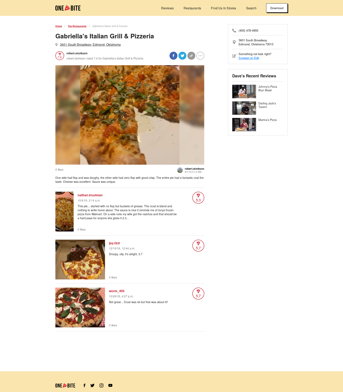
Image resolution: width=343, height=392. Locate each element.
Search (251, 8)
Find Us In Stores (223, 8)
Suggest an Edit (249, 58)
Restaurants (192, 8)
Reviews (167, 8)
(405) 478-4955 (248, 30)
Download (276, 8)
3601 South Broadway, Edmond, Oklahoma (90, 44)
